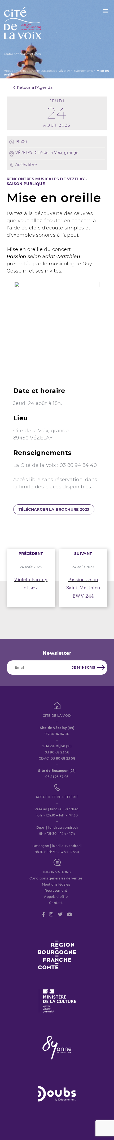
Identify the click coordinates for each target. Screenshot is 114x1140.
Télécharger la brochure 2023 (54, 509)
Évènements (83, 71)
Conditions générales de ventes (55, 878)
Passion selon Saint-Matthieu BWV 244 (83, 588)
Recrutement (56, 890)
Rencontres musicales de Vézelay (44, 71)
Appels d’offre (56, 897)
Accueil (9, 71)
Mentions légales (56, 884)
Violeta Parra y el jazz (30, 584)
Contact (56, 903)
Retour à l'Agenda (34, 87)
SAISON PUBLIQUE (26, 183)
